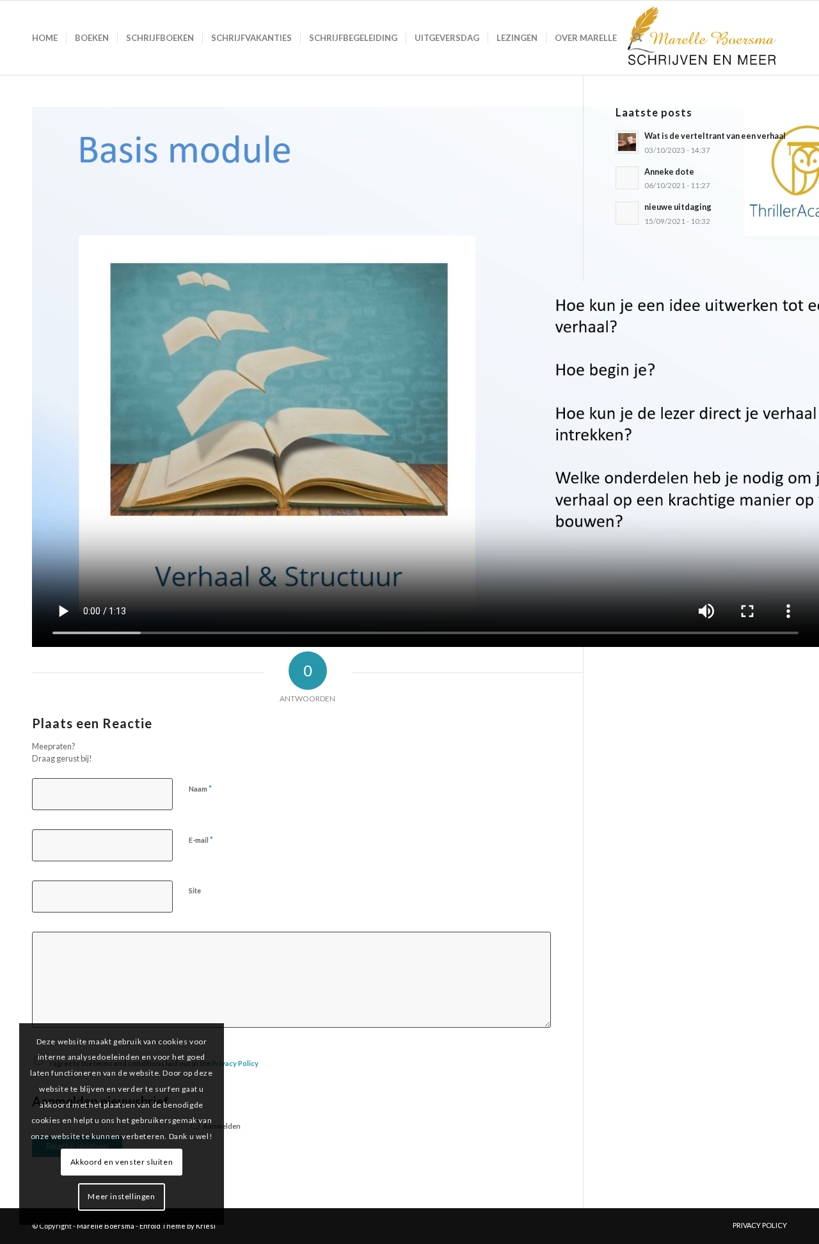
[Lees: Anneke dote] (627, 177)
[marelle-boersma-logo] (700, 38)
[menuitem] (45, 38)
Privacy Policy (235, 1063)
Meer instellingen (121, 1196)
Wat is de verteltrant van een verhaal (715, 136)
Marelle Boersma (105, 1226)
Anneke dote (669, 171)
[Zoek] (637, 38)
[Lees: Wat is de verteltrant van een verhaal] (627, 142)
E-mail (201, 839)
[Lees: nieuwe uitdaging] (627, 213)
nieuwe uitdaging (678, 207)
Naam (200, 788)
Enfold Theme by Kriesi (177, 1226)
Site (195, 890)
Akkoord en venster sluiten (121, 1162)
